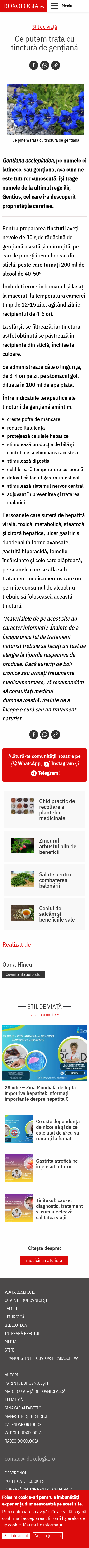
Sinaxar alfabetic (23, 1408)
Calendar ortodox (23, 1424)
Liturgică (14, 1317)
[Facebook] (33, 65)
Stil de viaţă (44, 26)
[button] (61, 6)
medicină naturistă (44, 1260)
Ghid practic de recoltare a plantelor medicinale (57, 809)
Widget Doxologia (23, 1433)
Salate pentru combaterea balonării (55, 879)
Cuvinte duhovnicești (27, 1300)
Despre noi (15, 1473)
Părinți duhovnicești (26, 1383)
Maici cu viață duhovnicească (35, 1391)
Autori (12, 1375)
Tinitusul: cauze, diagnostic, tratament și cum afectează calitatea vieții (59, 1208)
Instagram (62, 763)
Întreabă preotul (22, 1333)
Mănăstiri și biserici (26, 1416)
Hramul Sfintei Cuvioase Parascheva (41, 1358)
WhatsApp (29, 763)
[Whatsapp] (44, 65)
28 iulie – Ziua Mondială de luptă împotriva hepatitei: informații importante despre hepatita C (40, 1093)
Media (11, 1341)
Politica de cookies (24, 1481)
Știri (10, 1350)
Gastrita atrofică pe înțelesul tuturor (57, 1163)
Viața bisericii (20, 1292)
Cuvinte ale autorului (23, 974)
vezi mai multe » (45, 1014)
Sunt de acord (16, 1535)
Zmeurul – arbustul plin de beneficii (57, 846)
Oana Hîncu (17, 964)
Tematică (14, 1399)
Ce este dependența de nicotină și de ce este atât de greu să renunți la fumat (58, 1129)
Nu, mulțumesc (48, 1535)
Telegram (48, 772)
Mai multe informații (42, 1525)
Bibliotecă (16, 1325)
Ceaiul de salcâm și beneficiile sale (57, 913)
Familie (12, 1308)
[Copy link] (55, 65)
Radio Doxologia (21, 1441)
